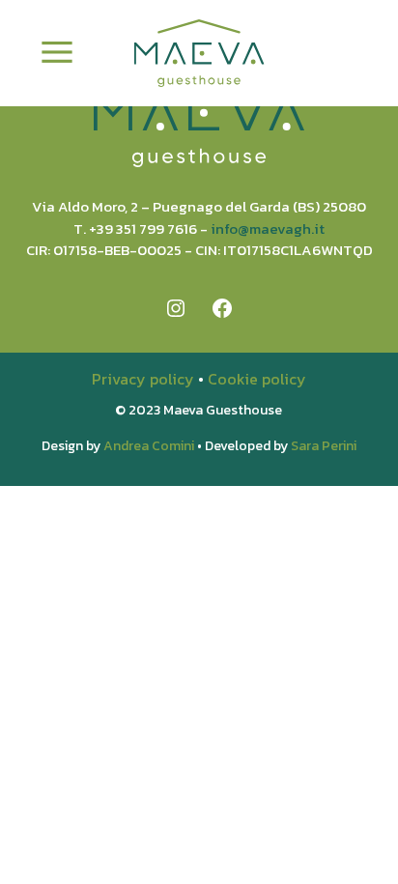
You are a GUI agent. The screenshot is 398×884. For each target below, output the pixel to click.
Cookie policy (257, 378)
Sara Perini (323, 446)
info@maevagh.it (268, 228)
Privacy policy (143, 378)
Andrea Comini (148, 446)
